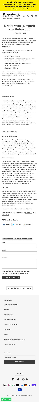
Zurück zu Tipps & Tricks (21, 288)
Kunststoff (28, 212)
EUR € (19, 373)
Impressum (7, 329)
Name (3, 242)
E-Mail (4, 250)
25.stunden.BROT (16, 395)
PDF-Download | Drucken (10, 220)
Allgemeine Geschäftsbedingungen (14, 339)
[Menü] (36, 16)
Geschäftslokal (8, 314)
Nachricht (4, 257)
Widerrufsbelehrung (10, 319)
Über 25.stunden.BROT (11, 304)
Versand (6, 309)
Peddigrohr (5, 214)
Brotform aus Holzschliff (20, 209)
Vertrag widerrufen (9, 344)
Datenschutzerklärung (10, 324)
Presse (6, 334)
